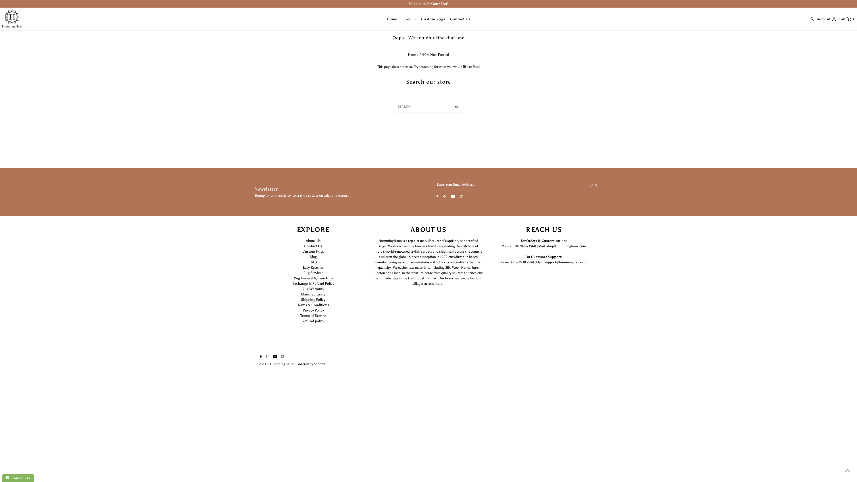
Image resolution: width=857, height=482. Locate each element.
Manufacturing (313, 294)
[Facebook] (437, 197)
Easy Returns (313, 267)
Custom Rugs (433, 19)
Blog (313, 257)
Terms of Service (313, 316)
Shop (407, 19)
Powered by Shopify (310, 364)
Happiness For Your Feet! (428, 4)
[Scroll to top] (847, 470)
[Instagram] (461, 197)
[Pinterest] (444, 197)
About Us (313, 241)
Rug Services (313, 273)
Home (392, 19)
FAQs (313, 262)
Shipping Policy (313, 299)
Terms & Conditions (313, 305)
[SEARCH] (812, 19)
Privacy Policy (313, 310)
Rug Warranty (313, 289)
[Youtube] (453, 197)
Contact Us (460, 19)
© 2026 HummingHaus (276, 364)
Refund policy (313, 321)
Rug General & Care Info (313, 278)
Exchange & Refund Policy (313, 283)
